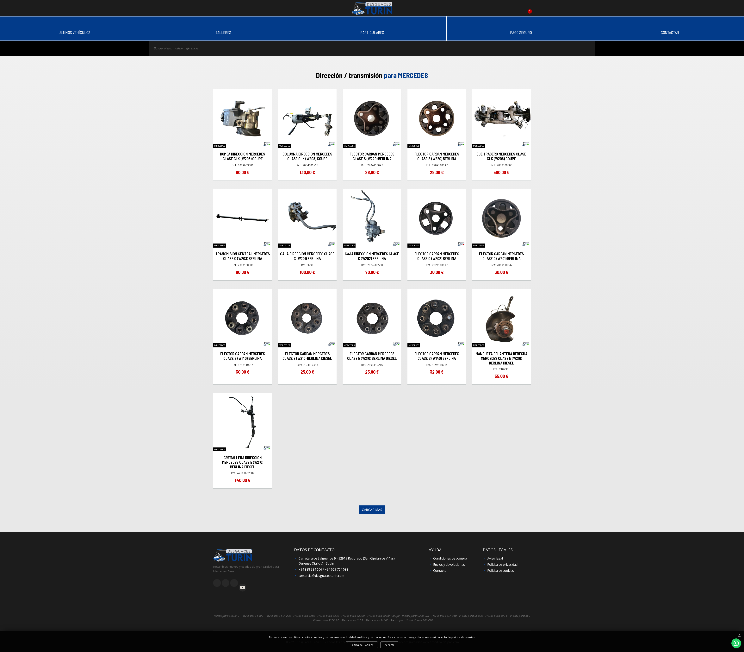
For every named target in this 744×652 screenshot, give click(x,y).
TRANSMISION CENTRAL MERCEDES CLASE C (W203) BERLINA (242, 256)
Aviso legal (495, 558)
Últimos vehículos (74, 32)
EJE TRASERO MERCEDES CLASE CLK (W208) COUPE (501, 156)
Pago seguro (521, 32)
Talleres (223, 32)
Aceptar (389, 645)
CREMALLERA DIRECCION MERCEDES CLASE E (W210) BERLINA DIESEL (242, 462)
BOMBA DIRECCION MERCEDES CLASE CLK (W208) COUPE (242, 156)
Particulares (372, 32)
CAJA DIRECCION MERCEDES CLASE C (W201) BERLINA (307, 256)
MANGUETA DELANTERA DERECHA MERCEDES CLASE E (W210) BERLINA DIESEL (501, 358)
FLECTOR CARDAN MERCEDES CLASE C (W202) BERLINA (436, 256)
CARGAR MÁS (372, 510)
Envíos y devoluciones (449, 564)
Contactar (670, 32)
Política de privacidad (502, 564)
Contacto (439, 570)
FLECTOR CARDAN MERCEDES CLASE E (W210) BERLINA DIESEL (307, 356)
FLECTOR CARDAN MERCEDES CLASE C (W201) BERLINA (501, 256)
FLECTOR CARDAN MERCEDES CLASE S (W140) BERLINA (242, 356)
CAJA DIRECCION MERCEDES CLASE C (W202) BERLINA (372, 256)
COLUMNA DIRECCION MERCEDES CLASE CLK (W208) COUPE (307, 156)
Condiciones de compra (450, 558)
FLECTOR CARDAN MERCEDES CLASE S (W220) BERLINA (372, 156)
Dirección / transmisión (372, 75)
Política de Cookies (362, 645)
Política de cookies (500, 570)
